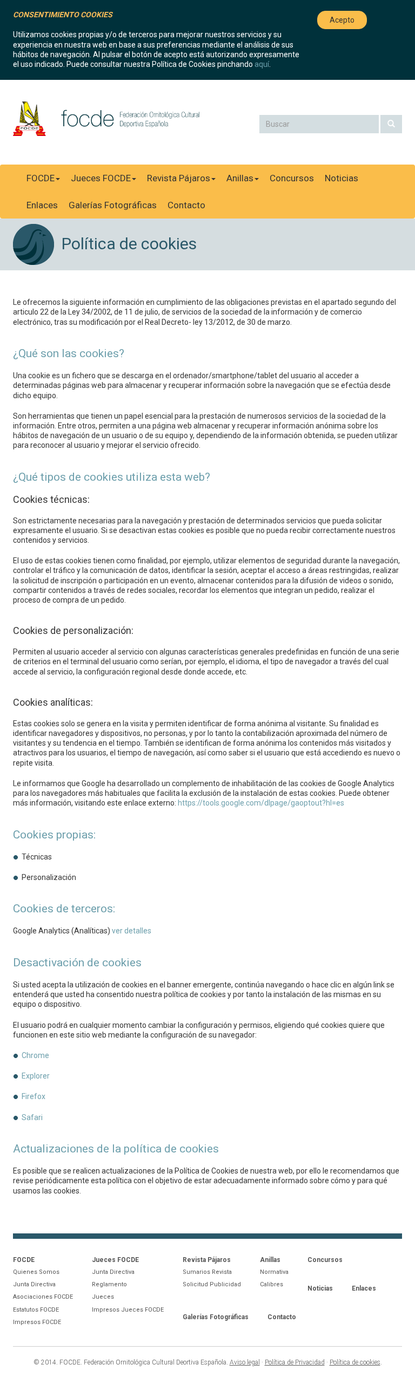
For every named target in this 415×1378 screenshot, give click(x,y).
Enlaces (42, 205)
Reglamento (109, 1284)
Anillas (239, 178)
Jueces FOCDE (101, 178)
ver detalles (131, 930)
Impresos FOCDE (37, 1322)
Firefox (33, 1096)
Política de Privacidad (295, 1362)
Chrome (35, 1055)
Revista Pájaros (178, 178)
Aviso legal (245, 1362)
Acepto (342, 20)
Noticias (341, 178)
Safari (32, 1117)
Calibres (271, 1284)
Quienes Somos (36, 1271)
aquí (262, 64)
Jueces (103, 1296)
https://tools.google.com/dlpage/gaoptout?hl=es (261, 803)
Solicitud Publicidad (212, 1284)
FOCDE (40, 178)
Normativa (274, 1271)
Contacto (186, 205)
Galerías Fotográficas (113, 205)
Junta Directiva (34, 1284)
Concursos (292, 178)
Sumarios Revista (207, 1271)
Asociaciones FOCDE (43, 1296)
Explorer (36, 1076)
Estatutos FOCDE (36, 1309)
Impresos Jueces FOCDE (128, 1309)
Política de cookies (355, 1362)
